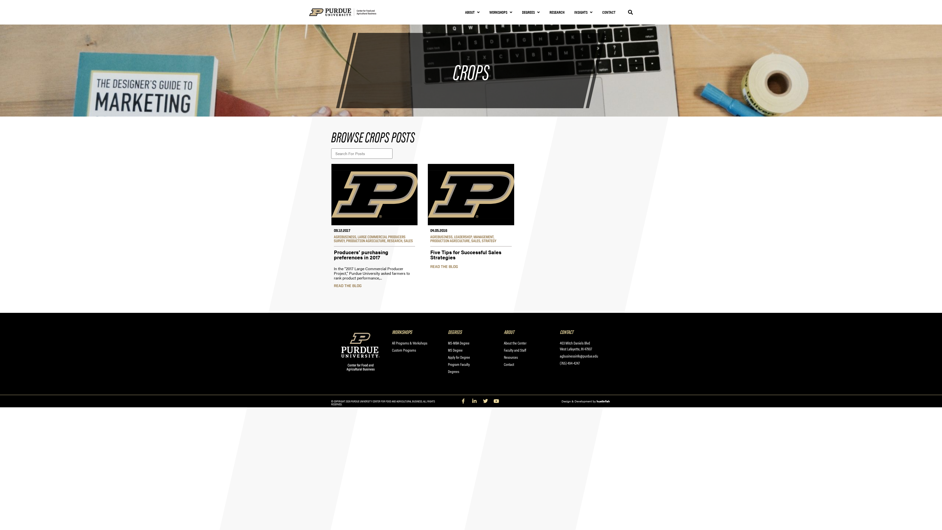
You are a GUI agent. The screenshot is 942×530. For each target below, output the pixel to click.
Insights (581, 12)
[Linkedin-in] (474, 401)
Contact (608, 12)
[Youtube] (496, 401)
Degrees (528, 12)
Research (557, 12)
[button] (630, 12)
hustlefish (603, 401)
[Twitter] (485, 401)
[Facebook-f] (463, 401)
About (470, 12)
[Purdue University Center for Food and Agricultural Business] (349, 12)
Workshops (498, 12)
